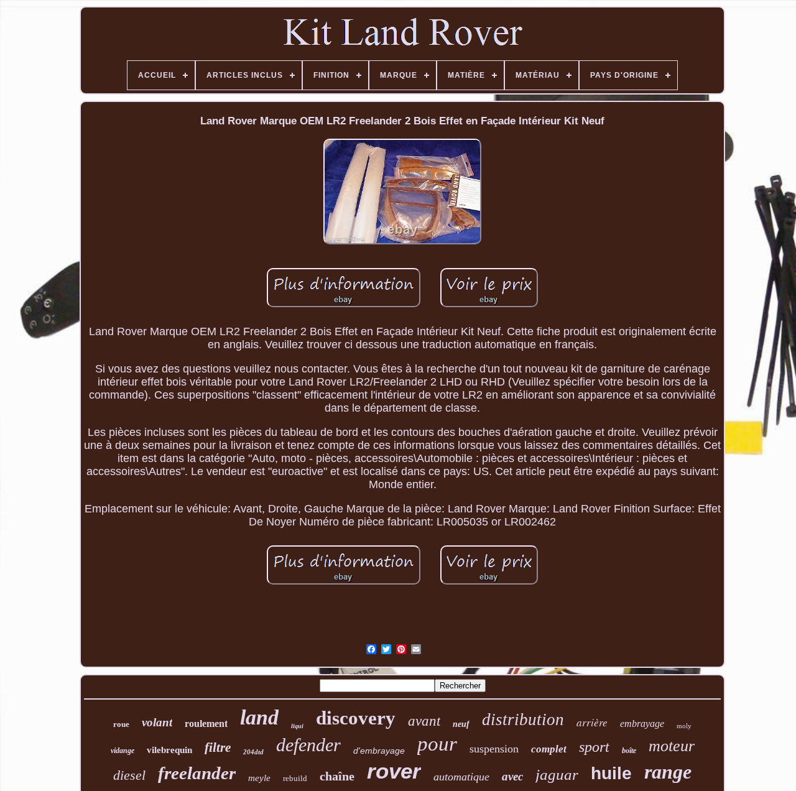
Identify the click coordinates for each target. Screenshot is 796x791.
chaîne (337, 776)
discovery (356, 718)
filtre (218, 747)
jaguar (556, 774)
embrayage (642, 723)
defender (308, 744)
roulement (206, 723)
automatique (461, 776)
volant (157, 722)
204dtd (253, 752)
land (259, 717)
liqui (297, 726)
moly (684, 725)
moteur (672, 746)
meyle (259, 778)
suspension (494, 748)
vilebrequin (169, 750)
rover (394, 771)
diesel (129, 775)
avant (424, 721)
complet (549, 749)
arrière (592, 722)
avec (512, 776)
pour (437, 744)
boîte (629, 750)
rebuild (295, 778)
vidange (122, 750)
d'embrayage (379, 751)
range (668, 772)
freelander (197, 773)
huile (611, 773)
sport (594, 747)
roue (121, 724)
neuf (461, 724)
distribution (523, 719)
